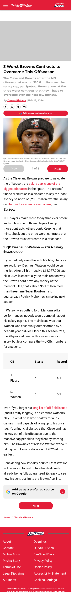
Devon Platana (16, 100)
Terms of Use (12, 567)
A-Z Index (9, 580)
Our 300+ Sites (44, 548)
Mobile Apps (11, 554)
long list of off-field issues (50, 408)
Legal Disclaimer (14, 573)
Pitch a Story (11, 560)
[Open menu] (5, 5)
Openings (40, 541)
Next (57, 169)
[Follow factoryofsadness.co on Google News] (62, 491)
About (7, 541)
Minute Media (20, 589)
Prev (14, 169)
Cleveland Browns (23, 517)
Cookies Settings (45, 580)
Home (6, 517)
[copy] (24, 106)
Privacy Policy (43, 560)
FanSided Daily (44, 554)
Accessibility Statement (50, 573)
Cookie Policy (43, 567)
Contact (8, 548)
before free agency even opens (30, 204)
